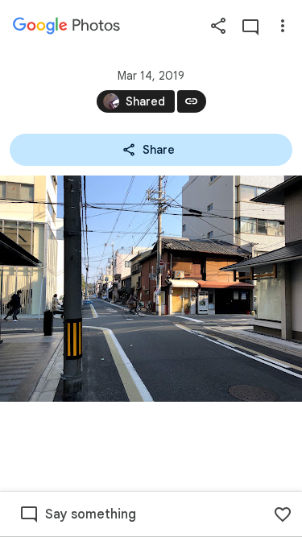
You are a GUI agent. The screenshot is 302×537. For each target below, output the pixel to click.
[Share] (218, 26)
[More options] (283, 26)
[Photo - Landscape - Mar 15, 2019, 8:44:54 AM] (151, 289)
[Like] (282, 514)
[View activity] (250, 26)
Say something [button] (90, 514)
